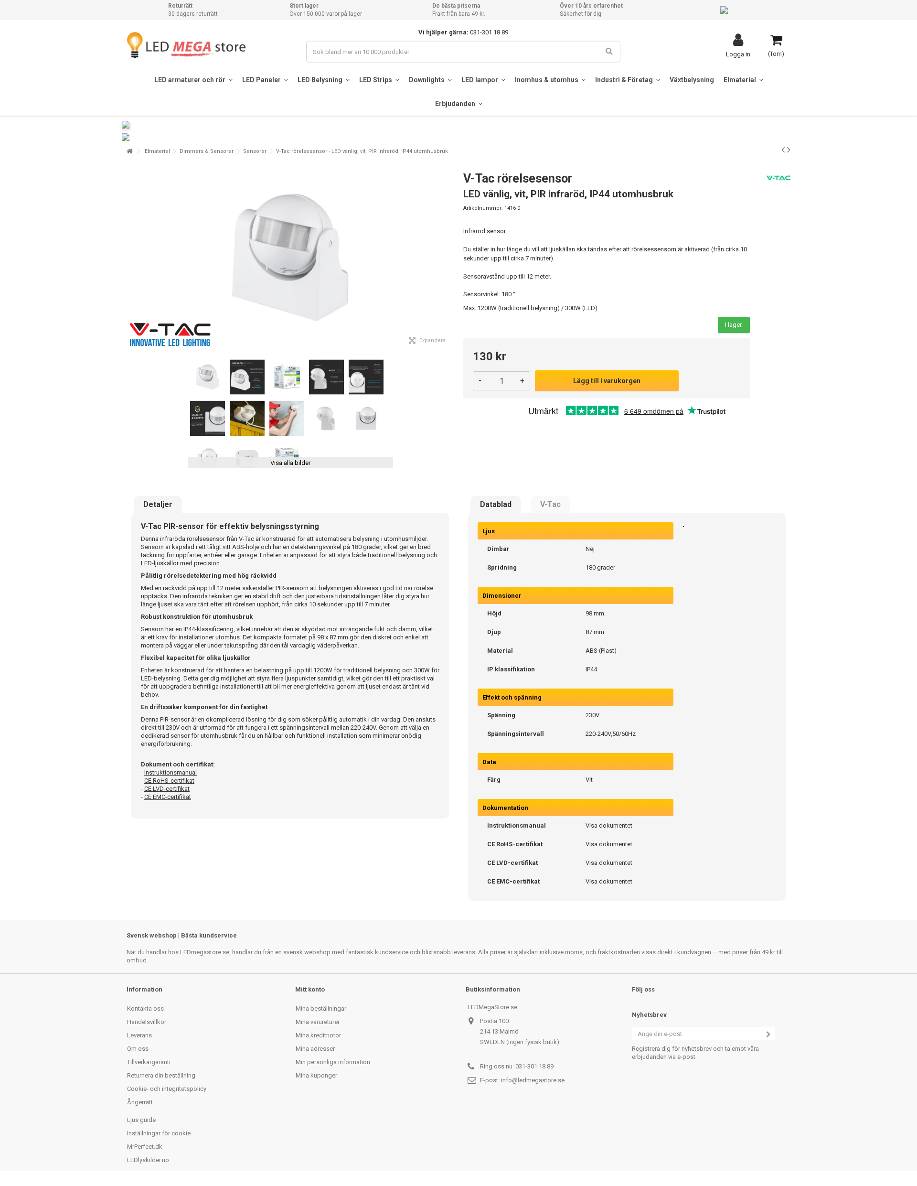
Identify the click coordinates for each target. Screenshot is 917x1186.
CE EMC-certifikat (167, 796)
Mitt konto (310, 989)
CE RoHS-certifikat (169, 780)
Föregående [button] (131, 257)
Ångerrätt (140, 1102)
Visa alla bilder (290, 462)
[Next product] (788, 149)
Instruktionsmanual (170, 772)
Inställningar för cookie (159, 1133)
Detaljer (157, 504)
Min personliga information (333, 1062)
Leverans (139, 1035)
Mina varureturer (318, 1021)
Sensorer (255, 151)
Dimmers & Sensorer (207, 151)
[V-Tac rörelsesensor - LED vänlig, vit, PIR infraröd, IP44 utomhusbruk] (207, 377)
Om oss (138, 1048)
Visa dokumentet (609, 825)
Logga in (738, 54)
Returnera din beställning (161, 1075)
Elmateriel (157, 151)
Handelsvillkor (146, 1021)
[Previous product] (783, 149)
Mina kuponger (316, 1075)
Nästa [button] (448, 257)
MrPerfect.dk (144, 1146)
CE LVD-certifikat (167, 788)
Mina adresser (315, 1048)
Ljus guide (141, 1119)
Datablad (496, 504)
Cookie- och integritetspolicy (166, 1088)
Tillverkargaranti (149, 1062)
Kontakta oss (145, 1008)
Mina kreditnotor (318, 1035)
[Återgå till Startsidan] (129, 151)
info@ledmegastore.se (533, 1080)
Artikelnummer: (483, 208)
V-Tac (550, 504)
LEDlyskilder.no (148, 1160)
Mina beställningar (321, 1008)
